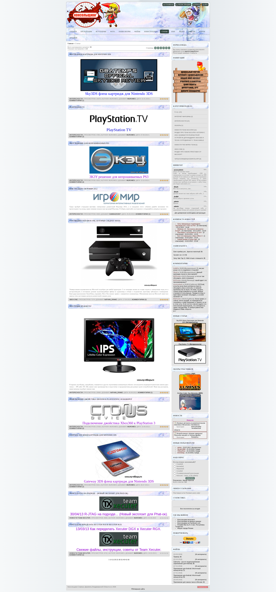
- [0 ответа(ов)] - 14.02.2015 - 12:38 (187, 240)
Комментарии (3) (76, 136)
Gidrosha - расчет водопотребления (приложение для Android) (187, 562)
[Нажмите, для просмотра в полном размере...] (118, 286)
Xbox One (73, 299)
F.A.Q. (177, 112)
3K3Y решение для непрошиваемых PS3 (89, 143)
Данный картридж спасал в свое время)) (187, 273)
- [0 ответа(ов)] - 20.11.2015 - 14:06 (191, 225)
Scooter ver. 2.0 (179, 255)
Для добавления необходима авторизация (190, 213)
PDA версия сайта (138, 589)
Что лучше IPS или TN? (80, 306)
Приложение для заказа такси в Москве (188, 582)
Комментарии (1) (76, 100)
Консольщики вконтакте (186, 519)
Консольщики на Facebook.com (188, 523)
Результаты (177, 480)
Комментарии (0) (139, 299)
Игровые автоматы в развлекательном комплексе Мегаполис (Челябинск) (189, 424)
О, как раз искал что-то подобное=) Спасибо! (188, 269)
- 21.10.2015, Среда (188, 449)
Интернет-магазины (183, 116)
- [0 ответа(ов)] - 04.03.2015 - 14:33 (189, 233)
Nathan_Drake (110, 299)
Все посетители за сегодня (190, 509)
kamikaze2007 (115, 214)
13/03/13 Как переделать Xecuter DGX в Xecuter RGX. (96, 524)
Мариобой (180, 469)
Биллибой (180, 466)
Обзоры (178, 125)
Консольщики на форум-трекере (189, 521)
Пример (176, 557)
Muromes (131, 99)
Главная (70, 43)
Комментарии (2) (76, 487)
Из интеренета (200, 554)
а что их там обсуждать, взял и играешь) (188, 277)
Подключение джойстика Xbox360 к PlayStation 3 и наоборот (101, 399)
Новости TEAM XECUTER (79, 518)
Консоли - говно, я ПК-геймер (187, 475)
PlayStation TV (77, 107)
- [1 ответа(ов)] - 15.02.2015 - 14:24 (190, 236)
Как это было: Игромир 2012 (83, 189)
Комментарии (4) (76, 182)
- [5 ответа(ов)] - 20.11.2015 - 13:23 (190, 230)
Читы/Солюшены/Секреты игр (187, 159)
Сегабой (180, 471)
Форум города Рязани (185, 528)
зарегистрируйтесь (191, 51)
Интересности (76, 99)
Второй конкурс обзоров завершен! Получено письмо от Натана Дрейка (188, 434)
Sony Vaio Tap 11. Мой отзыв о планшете (188, 258)
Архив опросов (188, 480)
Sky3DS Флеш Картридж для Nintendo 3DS (90, 54)
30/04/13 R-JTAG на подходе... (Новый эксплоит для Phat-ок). (99, 493)
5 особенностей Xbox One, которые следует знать (95, 221)
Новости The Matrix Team (185, 145)
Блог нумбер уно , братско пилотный (187, 251)
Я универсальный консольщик (188, 473)
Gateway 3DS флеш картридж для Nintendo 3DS (93, 435)
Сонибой (180, 464)
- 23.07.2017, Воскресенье (189, 447)
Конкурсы (194, 437)
